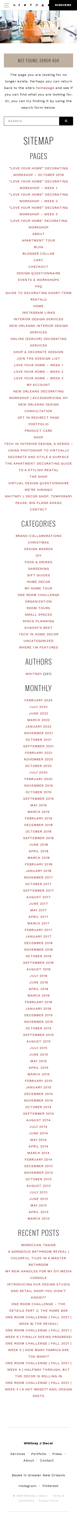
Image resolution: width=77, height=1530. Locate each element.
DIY (38, 555)
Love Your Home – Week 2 (38, 372)
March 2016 (39, 995)
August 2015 (38, 1041)
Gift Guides (38, 575)
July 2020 (38, 772)
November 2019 (38, 785)
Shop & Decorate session (38, 352)
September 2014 (38, 1113)
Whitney (33, 674)
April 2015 (38, 1068)
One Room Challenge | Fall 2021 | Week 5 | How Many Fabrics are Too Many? (38, 1349)
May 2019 (38, 805)
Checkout (38, 267)
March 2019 (39, 812)
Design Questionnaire (39, 273)
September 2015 (38, 1035)
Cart (38, 260)
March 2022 (38, 720)
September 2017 (38, 890)
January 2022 (38, 726)
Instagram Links (38, 312)
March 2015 (39, 1074)
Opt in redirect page (38, 417)
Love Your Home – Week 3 (38, 378)
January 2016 (38, 1009)
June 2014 (38, 1133)
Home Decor (38, 582)
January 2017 (39, 936)
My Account (38, 385)
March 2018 (39, 858)
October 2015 (39, 1028)
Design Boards (38, 549)
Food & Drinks (38, 562)
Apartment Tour (38, 240)
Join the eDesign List (38, 358)
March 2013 (39, 1218)
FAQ (38, 286)
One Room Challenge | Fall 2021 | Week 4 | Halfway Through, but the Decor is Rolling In (38, 1369)
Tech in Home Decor (39, 634)
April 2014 (38, 1146)
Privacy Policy (48, 1500)
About (38, 234)
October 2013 (39, 1179)
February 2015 (38, 1081)
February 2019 (38, 818)
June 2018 (38, 844)
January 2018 (38, 871)
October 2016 (39, 956)
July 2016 (38, 976)
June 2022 (38, 713)
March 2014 (38, 1153)
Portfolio (39, 424)
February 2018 (38, 864)
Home (38, 306)
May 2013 (38, 1205)
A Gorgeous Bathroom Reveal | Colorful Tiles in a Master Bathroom (38, 1258)
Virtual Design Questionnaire (38, 483)
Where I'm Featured (38, 647)
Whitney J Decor (38, 26)
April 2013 (38, 1212)
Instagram (27, 1486)
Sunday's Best (38, 628)
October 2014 (38, 1107)
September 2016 (38, 963)
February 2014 (38, 1159)
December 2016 (38, 943)
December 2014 (38, 1094)
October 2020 (38, 766)
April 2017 (38, 917)
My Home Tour (38, 588)
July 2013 (38, 1192)
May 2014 (38, 1140)
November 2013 (38, 1173)
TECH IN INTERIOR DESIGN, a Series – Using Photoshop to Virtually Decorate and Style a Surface (38, 450)
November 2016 (38, 949)
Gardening (38, 569)
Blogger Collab (38, 253)
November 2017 (38, 877)
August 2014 (38, 1120)
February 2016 (38, 1002)
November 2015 (38, 1022)
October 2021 (39, 740)
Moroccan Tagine (38, 1245)
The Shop (38, 476)
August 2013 (38, 1186)
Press (57, 1454)
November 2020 (38, 759)
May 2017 (38, 910)
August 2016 (38, 969)
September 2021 (38, 746)
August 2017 (38, 897)
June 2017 (38, 904)
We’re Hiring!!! (39, 490)
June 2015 (38, 1054)
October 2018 (39, 831)
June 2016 (38, 982)
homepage (45, 88)
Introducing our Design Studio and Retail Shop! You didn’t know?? (38, 1290)
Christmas (38, 542)
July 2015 (38, 1048)
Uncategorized (38, 641)
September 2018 (38, 838)
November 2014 (38, 1100)
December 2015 (38, 1015)
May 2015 (38, 1061)
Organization (38, 601)
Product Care (38, 431)
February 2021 (38, 753)
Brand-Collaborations (39, 536)
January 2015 (38, 1087)
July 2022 (39, 707)
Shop (38, 437)
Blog (38, 247)
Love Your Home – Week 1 (38, 365)
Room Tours (38, 608)
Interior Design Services (38, 319)
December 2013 (38, 1166)
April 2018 (38, 851)
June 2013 (38, 1199)
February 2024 (38, 700)
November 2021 (38, 733)
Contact (38, 509)
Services (17, 1454)
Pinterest (51, 1486)
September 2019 (38, 799)
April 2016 (38, 989)
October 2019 (39, 792)
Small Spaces (38, 614)
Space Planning (38, 621)
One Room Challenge (39, 595)
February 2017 (38, 930)
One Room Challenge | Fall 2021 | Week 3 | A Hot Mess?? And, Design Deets (38, 1389)
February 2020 (38, 779)
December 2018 (38, 825)
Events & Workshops (38, 280)
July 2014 (38, 1127)
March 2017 (38, 923)
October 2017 (38, 884)
